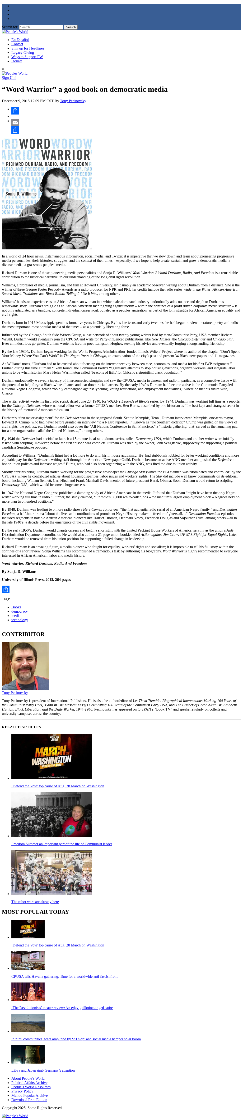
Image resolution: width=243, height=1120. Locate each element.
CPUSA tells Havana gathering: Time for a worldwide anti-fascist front (64, 976)
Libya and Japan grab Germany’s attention (43, 1070)
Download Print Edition (29, 1100)
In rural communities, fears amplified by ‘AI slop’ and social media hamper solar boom (76, 1039)
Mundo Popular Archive (29, 1095)
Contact (17, 44)
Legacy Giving (22, 52)
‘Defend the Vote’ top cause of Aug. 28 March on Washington (57, 786)
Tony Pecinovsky (73, 101)
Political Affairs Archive (29, 1083)
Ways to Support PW (27, 57)
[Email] (126, 122)
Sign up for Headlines (27, 48)
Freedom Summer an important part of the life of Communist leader (61, 844)
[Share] (126, 111)
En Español (20, 40)
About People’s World (28, 1078)
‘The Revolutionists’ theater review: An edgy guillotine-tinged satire (62, 1008)
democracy (19, 611)
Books (16, 607)
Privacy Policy (22, 1091)
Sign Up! (9, 78)
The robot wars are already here (35, 902)
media (15, 616)
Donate (16, 61)
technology (19, 620)
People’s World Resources (31, 1087)
